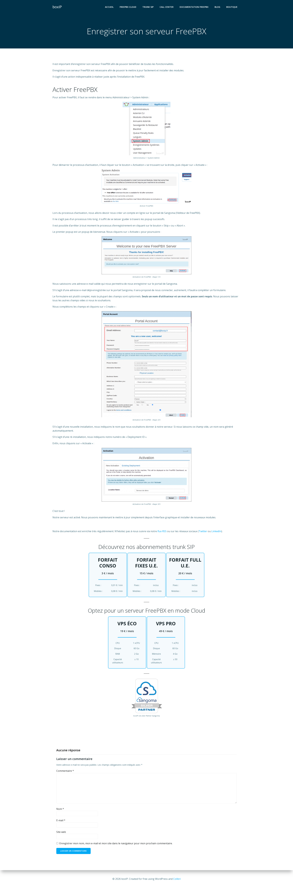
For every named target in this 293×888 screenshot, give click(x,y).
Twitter (203, 531)
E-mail (60, 820)
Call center (167, 6)
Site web (61, 832)
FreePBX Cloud (128, 6)
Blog (217, 6)
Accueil (109, 6)
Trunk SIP (148, 6)
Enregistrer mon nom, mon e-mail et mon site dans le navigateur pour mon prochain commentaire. (115, 843)
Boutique (231, 6)
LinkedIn (216, 531)
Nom (60, 809)
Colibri (177, 879)
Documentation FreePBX (194, 6)
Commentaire (65, 770)
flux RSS (161, 531)
